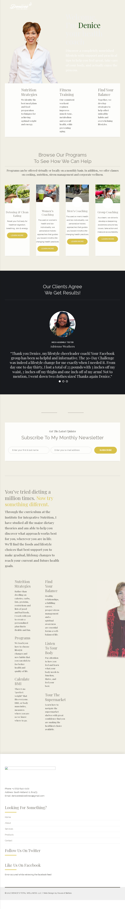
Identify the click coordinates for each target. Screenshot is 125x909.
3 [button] (67, 381)
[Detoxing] (17, 194)
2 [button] (63, 381)
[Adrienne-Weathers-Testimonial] (62, 324)
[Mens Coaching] (77, 193)
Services (9, 829)
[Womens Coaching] (47, 193)
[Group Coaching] (107, 194)
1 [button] (60, 381)
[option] (62, 351)
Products (9, 834)
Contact (8, 840)
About (8, 823)
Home (8, 817)
